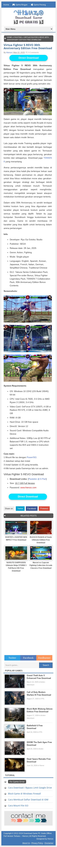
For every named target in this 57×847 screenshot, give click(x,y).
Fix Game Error (17, 781)
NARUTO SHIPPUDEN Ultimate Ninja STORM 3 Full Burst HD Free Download (16, 566)
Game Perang (40, 4)
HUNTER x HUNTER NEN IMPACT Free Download (16, 538)
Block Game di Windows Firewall (24, 793)
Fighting (18, 37)
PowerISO (31, 457)
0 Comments (33, 52)
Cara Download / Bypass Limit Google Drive (30, 787)
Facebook (31, 508)
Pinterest (44, 508)
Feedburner (44, 657)
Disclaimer (49, 843)
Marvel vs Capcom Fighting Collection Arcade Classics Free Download (40, 565)
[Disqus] (28, 611)
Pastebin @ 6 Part (37, 479)
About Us (26, 843)
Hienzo (9, 52)
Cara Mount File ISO (18, 805)
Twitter (20, 508)
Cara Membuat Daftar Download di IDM (28, 799)
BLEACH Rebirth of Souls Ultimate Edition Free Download (41, 540)
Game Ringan (22, 4)
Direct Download (29, 57)
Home (6, 4)
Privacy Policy (37, 843)
